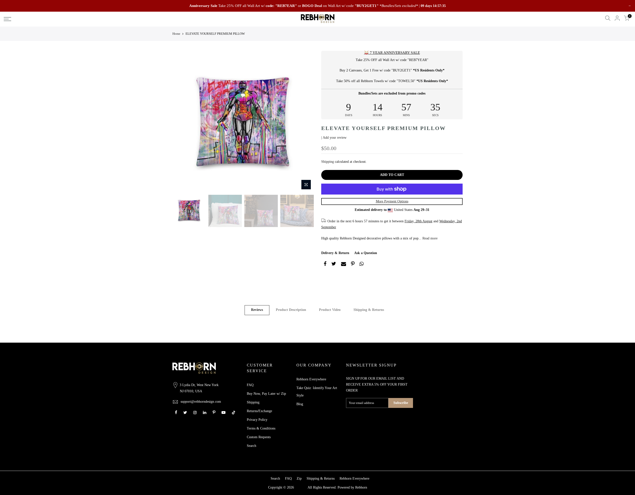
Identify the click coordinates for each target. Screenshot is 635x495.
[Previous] (181, 121)
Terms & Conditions (261, 428)
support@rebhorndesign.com (201, 401)
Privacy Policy (257, 420)
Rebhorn (361, 487)
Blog (299, 404)
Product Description (291, 310)
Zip (299, 478)
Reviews (257, 310)
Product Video (330, 310)
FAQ (250, 385)
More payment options (392, 201)
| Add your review (334, 137)
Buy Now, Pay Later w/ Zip (266, 394)
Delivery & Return (335, 253)
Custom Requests (259, 437)
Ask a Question (365, 253)
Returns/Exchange (259, 411)
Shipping (327, 162)
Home (176, 33)
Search (251, 446)
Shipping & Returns (368, 310)
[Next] (305, 121)
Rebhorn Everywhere (311, 379)
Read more (429, 238)
